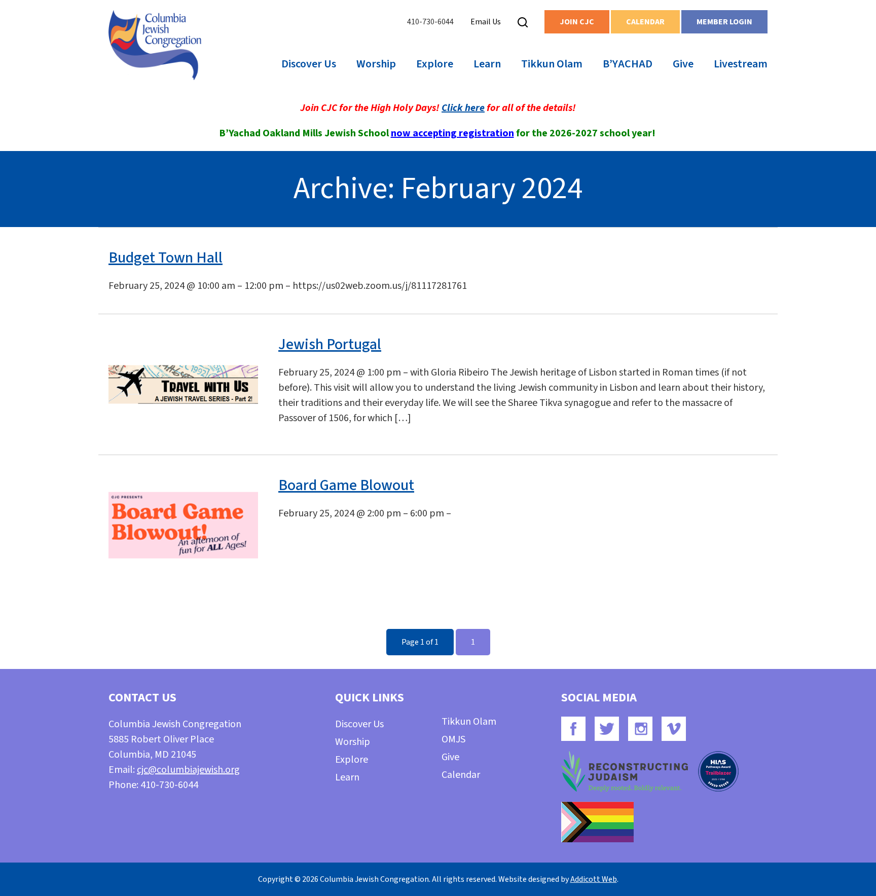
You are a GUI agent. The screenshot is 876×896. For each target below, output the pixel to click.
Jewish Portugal (329, 344)
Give (683, 64)
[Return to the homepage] (154, 45)
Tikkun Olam (551, 64)
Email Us (485, 21)
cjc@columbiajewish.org (188, 770)
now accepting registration (452, 133)
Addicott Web (593, 879)
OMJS (453, 739)
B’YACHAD (627, 64)
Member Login (724, 21)
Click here (463, 108)
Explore (434, 64)
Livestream (741, 64)
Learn (487, 64)
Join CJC (577, 21)
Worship (376, 64)
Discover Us (308, 64)
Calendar (645, 21)
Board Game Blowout (346, 485)
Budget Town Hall (165, 258)
